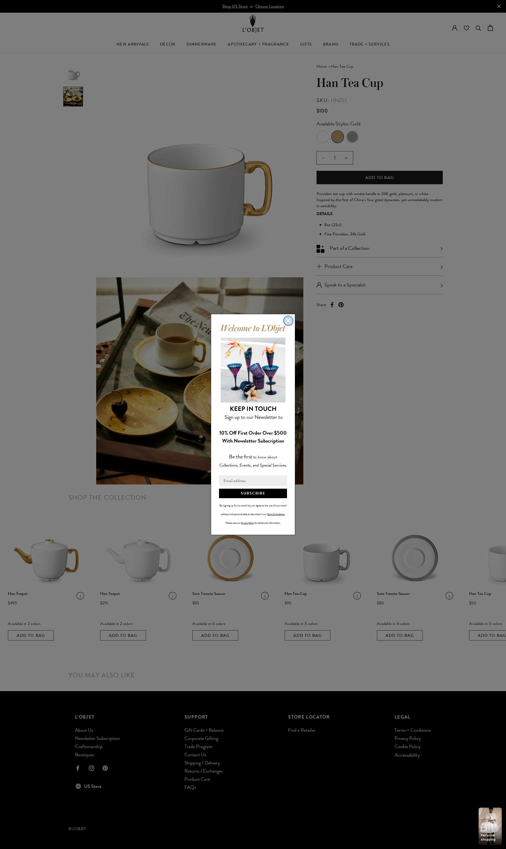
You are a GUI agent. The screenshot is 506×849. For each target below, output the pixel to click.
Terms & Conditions (276, 514)
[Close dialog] (288, 321)
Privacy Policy (247, 523)
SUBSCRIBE (253, 493)
